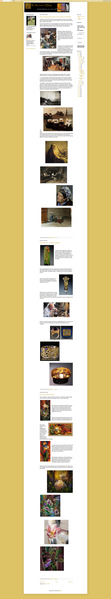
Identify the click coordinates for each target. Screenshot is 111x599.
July (80, 64)
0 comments (55, 237)
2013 (79, 90)
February (81, 82)
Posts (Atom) (47, 583)
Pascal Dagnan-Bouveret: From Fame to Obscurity (55, 17)
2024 (79, 52)
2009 (79, 96)
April (80, 69)
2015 (79, 87)
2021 (79, 85)
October (80, 60)
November (81, 58)
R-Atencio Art (30, 38)
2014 (79, 88)
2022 (79, 55)
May (80, 67)
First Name (80, 38)
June (80, 66)
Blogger (60, 590)
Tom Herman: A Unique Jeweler (49, 243)
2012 (79, 91)
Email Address (80, 34)
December (81, 57)
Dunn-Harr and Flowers (47, 394)
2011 (79, 93)
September (81, 61)
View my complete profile (30, 48)
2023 (79, 54)
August (80, 63)
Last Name (79, 42)
